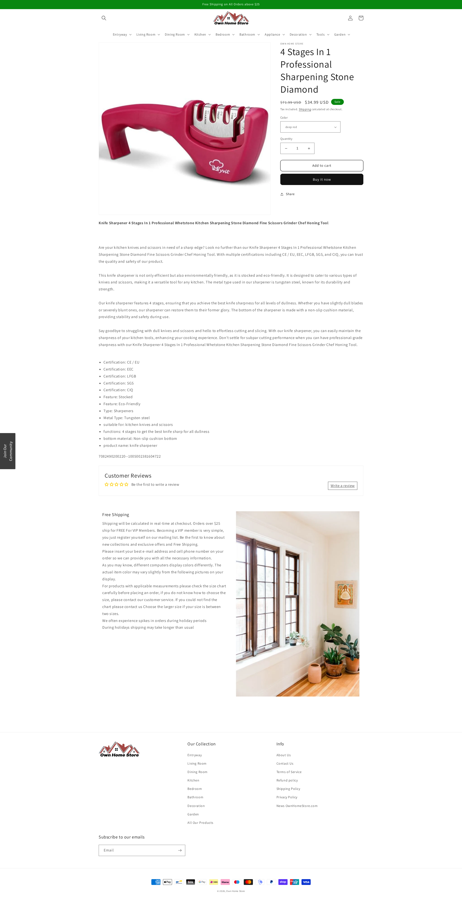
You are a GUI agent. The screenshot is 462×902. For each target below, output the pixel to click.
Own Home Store (235, 891)
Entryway (194, 755)
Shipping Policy (288, 789)
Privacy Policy (286, 797)
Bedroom (194, 789)
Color (284, 117)
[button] (104, 18)
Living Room (197, 763)
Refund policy (287, 780)
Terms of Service (289, 772)
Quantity (286, 139)
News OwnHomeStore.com (297, 806)
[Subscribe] (179, 850)
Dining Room (197, 772)
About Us (283, 755)
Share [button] (290, 194)
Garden (193, 814)
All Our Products (200, 822)
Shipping (305, 109)
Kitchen (193, 780)
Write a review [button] (343, 485)
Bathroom (195, 797)
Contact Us (285, 763)
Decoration (196, 806)
